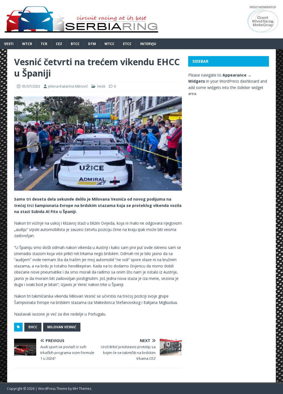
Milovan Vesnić (61, 327)
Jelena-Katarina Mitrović (68, 86)
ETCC (127, 43)
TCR (44, 43)
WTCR (27, 43)
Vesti (9, 43)
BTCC (75, 43)
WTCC (109, 43)
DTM (92, 43)
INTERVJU (148, 43)
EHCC (32, 327)
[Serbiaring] (141, 35)
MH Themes (82, 388)
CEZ (59, 43)
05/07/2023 (31, 86)
